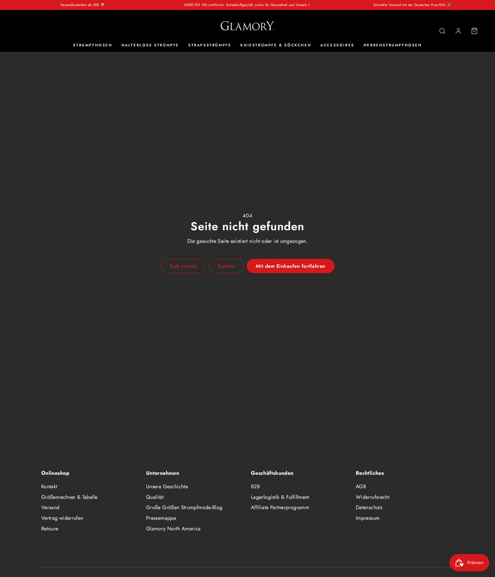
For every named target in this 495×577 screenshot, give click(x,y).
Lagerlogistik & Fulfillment (280, 497)
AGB (361, 486)
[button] (442, 31)
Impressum (368, 518)
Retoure (49, 528)
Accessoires (337, 45)
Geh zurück (183, 266)
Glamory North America (173, 528)
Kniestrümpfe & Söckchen (275, 45)
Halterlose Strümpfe (150, 45)
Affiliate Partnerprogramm (280, 507)
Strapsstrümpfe (209, 45)
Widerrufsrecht (372, 497)
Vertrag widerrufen (62, 518)
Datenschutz (369, 507)
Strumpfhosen (92, 45)
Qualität (155, 497)
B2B (255, 486)
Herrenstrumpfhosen (393, 45)
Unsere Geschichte (167, 486)
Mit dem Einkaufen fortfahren (290, 266)
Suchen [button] (226, 266)
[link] (458, 31)
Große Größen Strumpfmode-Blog (184, 507)
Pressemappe (161, 518)
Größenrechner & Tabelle (69, 497)
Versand (50, 507)
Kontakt (49, 486)
